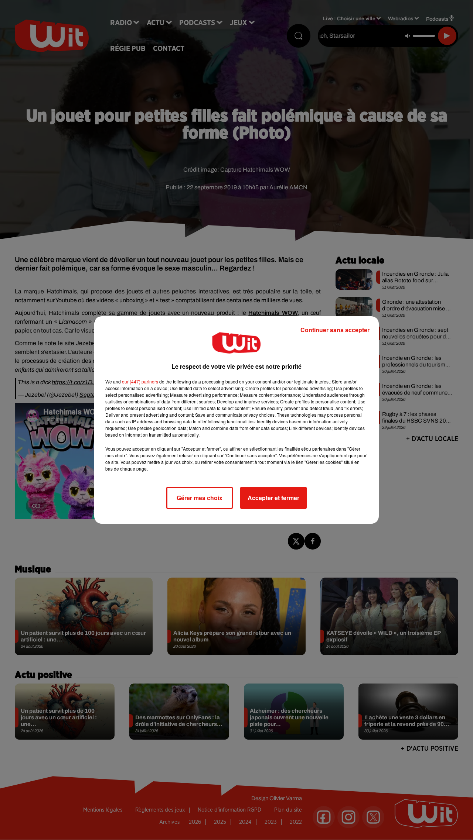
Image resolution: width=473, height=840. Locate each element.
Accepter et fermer (273, 497)
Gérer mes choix (199, 497)
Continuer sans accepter (335, 330)
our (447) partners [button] (140, 381)
